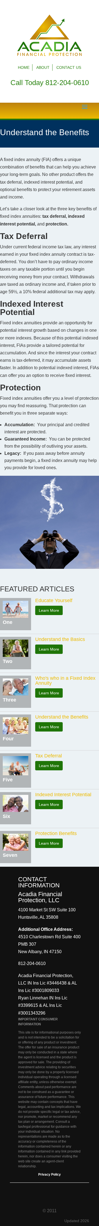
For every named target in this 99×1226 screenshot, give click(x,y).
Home (23, 67)
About (43, 67)
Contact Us (68, 67)
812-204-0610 (32, 963)
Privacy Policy (49, 1174)
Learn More (49, 610)
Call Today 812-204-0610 (49, 82)
